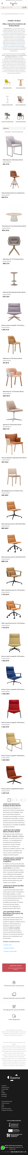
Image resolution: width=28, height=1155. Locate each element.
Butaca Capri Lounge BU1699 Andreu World (12, 789)
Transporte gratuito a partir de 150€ (14, 998)
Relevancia (6, 128)
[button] (14, 967)
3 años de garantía (14, 1019)
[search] (3, 7)
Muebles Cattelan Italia (10, 951)
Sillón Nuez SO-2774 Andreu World (13, 259)
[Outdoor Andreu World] (21, 117)
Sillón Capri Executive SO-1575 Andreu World (13, 623)
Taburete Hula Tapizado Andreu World (14, 292)
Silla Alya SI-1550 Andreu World (12, 424)
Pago (2, 1105)
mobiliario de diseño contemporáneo (12, 31)
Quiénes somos (5, 1087)
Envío (2, 1106)
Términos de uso (5, 1103)
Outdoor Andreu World (21, 121)
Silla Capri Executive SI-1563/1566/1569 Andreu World (13, 524)
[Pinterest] (11, 1114)
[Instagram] (17, 1114)
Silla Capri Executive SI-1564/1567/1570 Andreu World (13, 557)
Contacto (3, 1085)
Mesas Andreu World (20, 88)
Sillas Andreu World (7, 88)
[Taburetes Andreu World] (7, 100)
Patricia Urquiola (17, 45)
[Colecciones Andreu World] (7, 117)
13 (21, 800)
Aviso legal (4, 1096)
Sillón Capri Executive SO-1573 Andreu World (13, 590)
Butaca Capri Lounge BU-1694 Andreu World (12, 689)
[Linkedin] (14, 1114)
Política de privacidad (6, 1101)
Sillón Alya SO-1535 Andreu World (13, 160)
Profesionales (4, 1089)
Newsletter (4, 1094)
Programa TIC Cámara (6, 1110)
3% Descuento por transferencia (14, 985)
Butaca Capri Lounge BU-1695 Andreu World (12, 723)
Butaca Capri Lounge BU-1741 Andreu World (12, 325)
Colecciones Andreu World (7, 121)
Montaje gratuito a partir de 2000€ (14, 1010)
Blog (2, 1091)
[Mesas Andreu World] (21, 83)
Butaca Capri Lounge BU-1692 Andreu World (12, 656)
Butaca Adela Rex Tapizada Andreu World (14, 457)
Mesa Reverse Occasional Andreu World (14, 226)
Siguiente (25, 800)
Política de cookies (6, 1108)
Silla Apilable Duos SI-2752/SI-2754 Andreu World (12, 491)
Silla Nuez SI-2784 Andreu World (12, 358)
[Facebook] (7, 1114)
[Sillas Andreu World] (7, 83)
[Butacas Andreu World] (21, 100)
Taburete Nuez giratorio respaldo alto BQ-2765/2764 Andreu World (12, 193)
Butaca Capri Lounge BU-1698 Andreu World (12, 756)
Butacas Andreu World (20, 104)
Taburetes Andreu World (7, 104)
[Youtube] (21, 1114)
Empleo (3, 1092)
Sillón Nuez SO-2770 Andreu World (13, 391)
